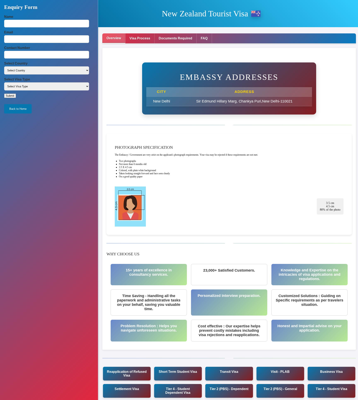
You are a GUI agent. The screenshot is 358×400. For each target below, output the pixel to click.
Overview (113, 38)
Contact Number (17, 48)
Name (8, 16)
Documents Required (175, 38)
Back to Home (18, 108)
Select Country (16, 63)
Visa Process (139, 38)
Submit (10, 95)
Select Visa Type (17, 79)
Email (8, 32)
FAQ (204, 38)
